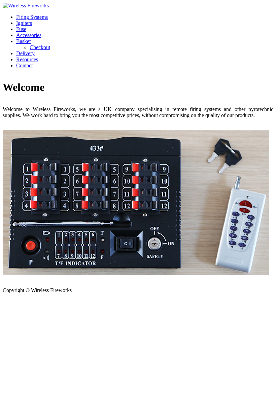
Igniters (24, 23)
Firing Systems (32, 17)
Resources (27, 59)
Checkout (40, 47)
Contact (24, 65)
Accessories (28, 35)
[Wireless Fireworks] (26, 5)
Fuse (21, 29)
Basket (23, 41)
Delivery (25, 53)
